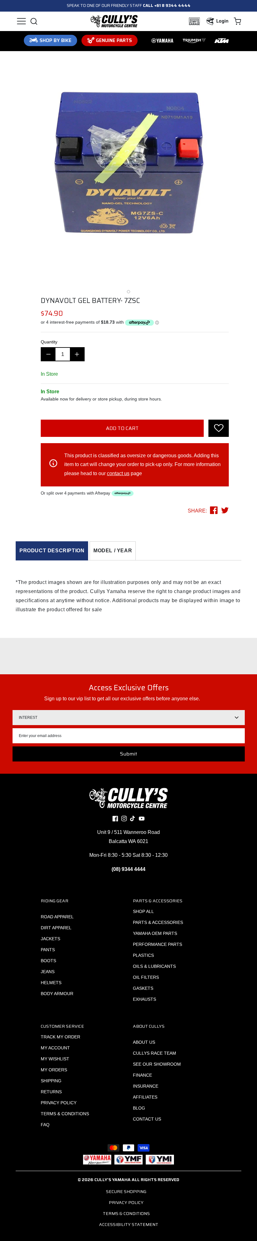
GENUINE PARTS (114, 40)
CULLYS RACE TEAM (154, 1053)
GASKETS (143, 988)
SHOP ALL (143, 911)
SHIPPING (51, 1080)
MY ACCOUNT (55, 1047)
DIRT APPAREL (56, 927)
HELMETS (51, 982)
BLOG (139, 1108)
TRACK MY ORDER (60, 1036)
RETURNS (51, 1091)
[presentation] (218, 428)
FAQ (45, 1124)
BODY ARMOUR (57, 993)
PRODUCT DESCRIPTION (51, 550)
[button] (21, 21)
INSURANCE (145, 1086)
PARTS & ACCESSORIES (158, 922)
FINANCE (142, 1075)
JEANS (48, 971)
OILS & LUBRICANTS (154, 966)
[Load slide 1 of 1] (128, 291)
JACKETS (50, 938)
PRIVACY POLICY (58, 1102)
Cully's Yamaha (112, 1179)
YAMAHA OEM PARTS (155, 933)
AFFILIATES (145, 1097)
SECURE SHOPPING (126, 1191)
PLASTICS (143, 955)
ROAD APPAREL (57, 916)
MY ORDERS (54, 1069)
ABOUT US (144, 1042)
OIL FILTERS (146, 977)
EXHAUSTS (144, 999)
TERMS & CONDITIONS (65, 1113)
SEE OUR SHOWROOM (157, 1064)
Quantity (49, 341)
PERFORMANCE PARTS (157, 944)
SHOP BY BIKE (55, 40)
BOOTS (48, 960)
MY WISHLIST (55, 1058)
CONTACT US (147, 1119)
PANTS (48, 949)
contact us (118, 473)
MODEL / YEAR (112, 550)
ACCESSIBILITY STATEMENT (128, 1224)
